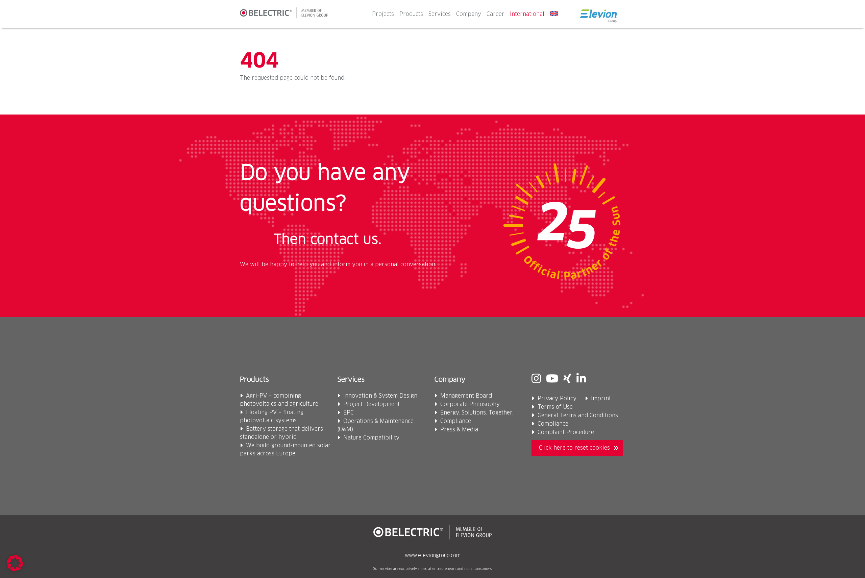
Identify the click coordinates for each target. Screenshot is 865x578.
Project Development (371, 404)
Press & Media (459, 429)
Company (468, 14)
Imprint (601, 398)
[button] (15, 563)
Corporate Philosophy (470, 404)
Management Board (466, 396)
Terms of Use (555, 407)
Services (439, 14)
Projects (383, 14)
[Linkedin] (581, 379)
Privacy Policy (557, 398)
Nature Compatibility (371, 438)
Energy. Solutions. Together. (476, 413)
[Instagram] (536, 379)
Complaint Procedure (566, 432)
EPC (348, 413)
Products (411, 14)
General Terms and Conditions (578, 415)
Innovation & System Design (380, 396)
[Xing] (567, 379)
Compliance (455, 421)
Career (495, 14)
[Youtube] (552, 379)
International (527, 14)
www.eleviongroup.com (433, 555)
